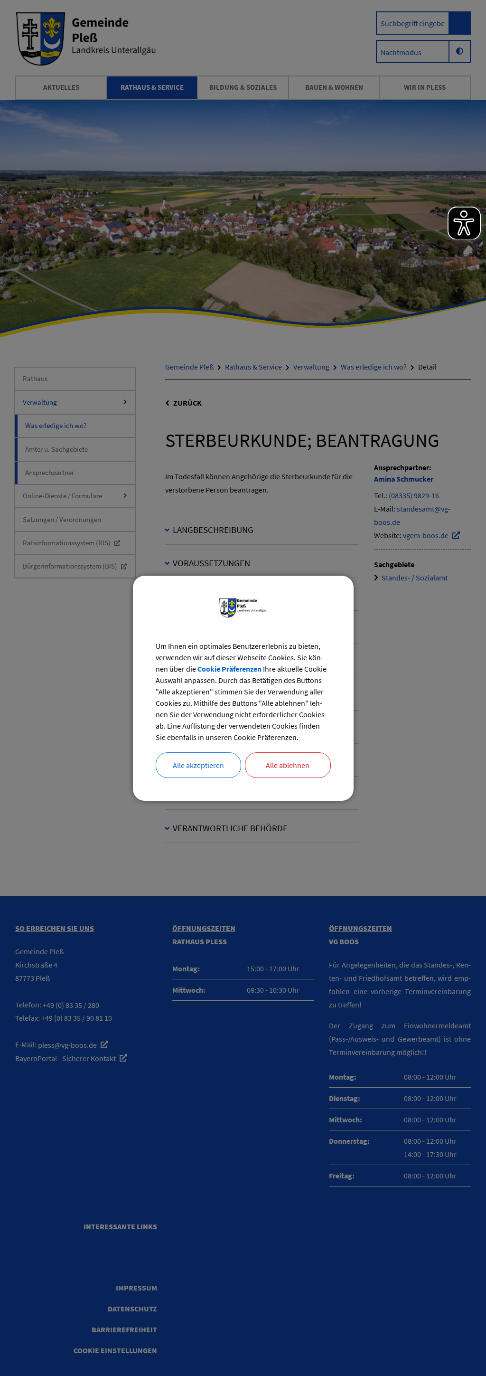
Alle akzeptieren (198, 765)
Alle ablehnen (287, 765)
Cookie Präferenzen (229, 669)
